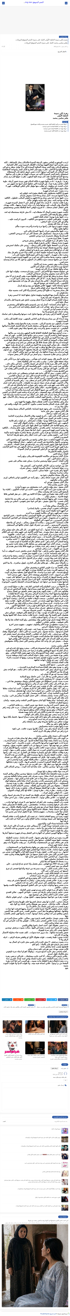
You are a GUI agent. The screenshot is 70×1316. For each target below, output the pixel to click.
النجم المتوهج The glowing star (30, 2)
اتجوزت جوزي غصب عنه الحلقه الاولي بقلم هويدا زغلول (48, 1197)
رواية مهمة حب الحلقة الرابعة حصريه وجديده (55, 128)
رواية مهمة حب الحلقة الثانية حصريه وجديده (55, 131)
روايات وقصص (63, 37)
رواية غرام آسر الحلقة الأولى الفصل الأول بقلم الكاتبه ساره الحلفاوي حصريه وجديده (13, 1057)
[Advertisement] (35, 21)
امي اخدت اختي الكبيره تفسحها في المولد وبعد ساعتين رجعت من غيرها (48, 1220)
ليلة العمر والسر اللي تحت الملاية (36, 1034)
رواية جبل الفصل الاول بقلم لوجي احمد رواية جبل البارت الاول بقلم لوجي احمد (43, 1163)
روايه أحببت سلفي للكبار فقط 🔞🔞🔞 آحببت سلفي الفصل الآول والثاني (44, 1154)
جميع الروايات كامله (56, 1129)
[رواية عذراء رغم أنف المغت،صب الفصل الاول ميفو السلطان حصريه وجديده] (12, 1026)
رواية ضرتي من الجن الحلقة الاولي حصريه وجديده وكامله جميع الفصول (48, 124)
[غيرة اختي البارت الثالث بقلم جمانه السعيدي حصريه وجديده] (35, 1048)
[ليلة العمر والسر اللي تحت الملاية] (35, 1026)
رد (65, 1080)
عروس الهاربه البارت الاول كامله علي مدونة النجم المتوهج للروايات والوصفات (43, 1137)
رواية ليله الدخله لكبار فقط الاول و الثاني (51, 1171)
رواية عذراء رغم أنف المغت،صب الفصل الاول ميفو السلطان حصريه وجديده (13, 1035)
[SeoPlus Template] (69, 1314)
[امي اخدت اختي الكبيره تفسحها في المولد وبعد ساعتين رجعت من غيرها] (57, 1026)
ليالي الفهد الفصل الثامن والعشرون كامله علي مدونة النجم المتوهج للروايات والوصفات (41, 1146)
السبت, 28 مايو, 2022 (58, 1074)
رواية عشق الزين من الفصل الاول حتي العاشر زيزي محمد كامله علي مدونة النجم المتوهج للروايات (38, 1206)
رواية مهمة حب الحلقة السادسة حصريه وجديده (54, 126)
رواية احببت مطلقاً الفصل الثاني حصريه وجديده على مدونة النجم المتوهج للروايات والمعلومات (39, 1188)
